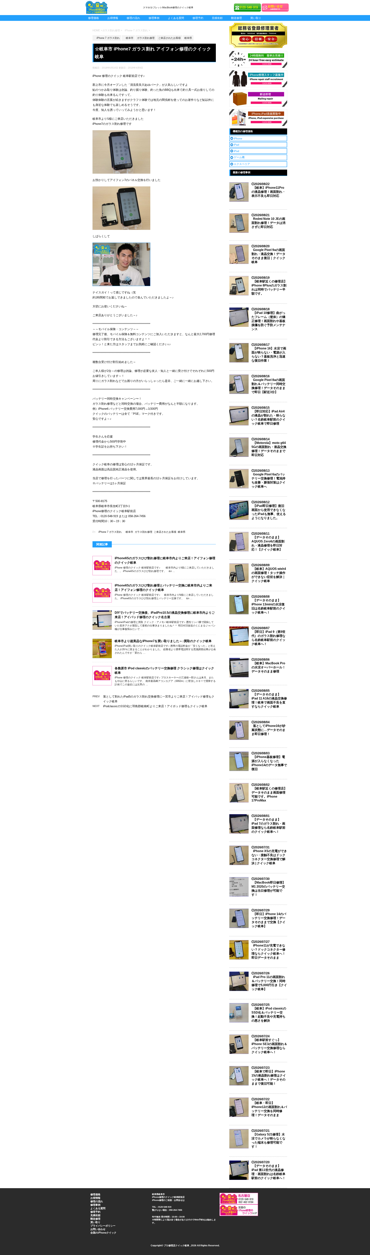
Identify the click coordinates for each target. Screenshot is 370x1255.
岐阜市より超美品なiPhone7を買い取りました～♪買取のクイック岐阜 (163, 641)
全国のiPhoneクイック (103, 1232)
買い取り (255, 18)
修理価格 (93, 18)
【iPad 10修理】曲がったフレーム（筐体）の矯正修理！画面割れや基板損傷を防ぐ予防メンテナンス (268, 321)
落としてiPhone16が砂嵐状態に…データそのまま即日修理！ (268, 730)
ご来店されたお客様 (165, 531)
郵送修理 (236, 18)
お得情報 (112, 18)
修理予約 (198, 18)
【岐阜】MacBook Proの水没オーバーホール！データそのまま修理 (268, 667)
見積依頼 (217, 18)
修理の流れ (133, 18)
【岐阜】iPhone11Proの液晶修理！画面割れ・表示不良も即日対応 (268, 191)
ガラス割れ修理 (143, 531)
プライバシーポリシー (102, 1225)
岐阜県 (181, 531)
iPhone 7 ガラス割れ (109, 531)
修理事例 (154, 18)
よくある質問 (176, 18)
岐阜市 (128, 531)
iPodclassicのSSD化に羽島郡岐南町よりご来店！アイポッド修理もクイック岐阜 (155, 706)
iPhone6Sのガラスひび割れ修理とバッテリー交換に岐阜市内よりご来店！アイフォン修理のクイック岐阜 (163, 587)
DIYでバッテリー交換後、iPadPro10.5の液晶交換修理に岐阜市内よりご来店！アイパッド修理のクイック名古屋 (165, 615)
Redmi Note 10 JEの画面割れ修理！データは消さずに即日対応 (268, 223)
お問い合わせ (97, 1229)
